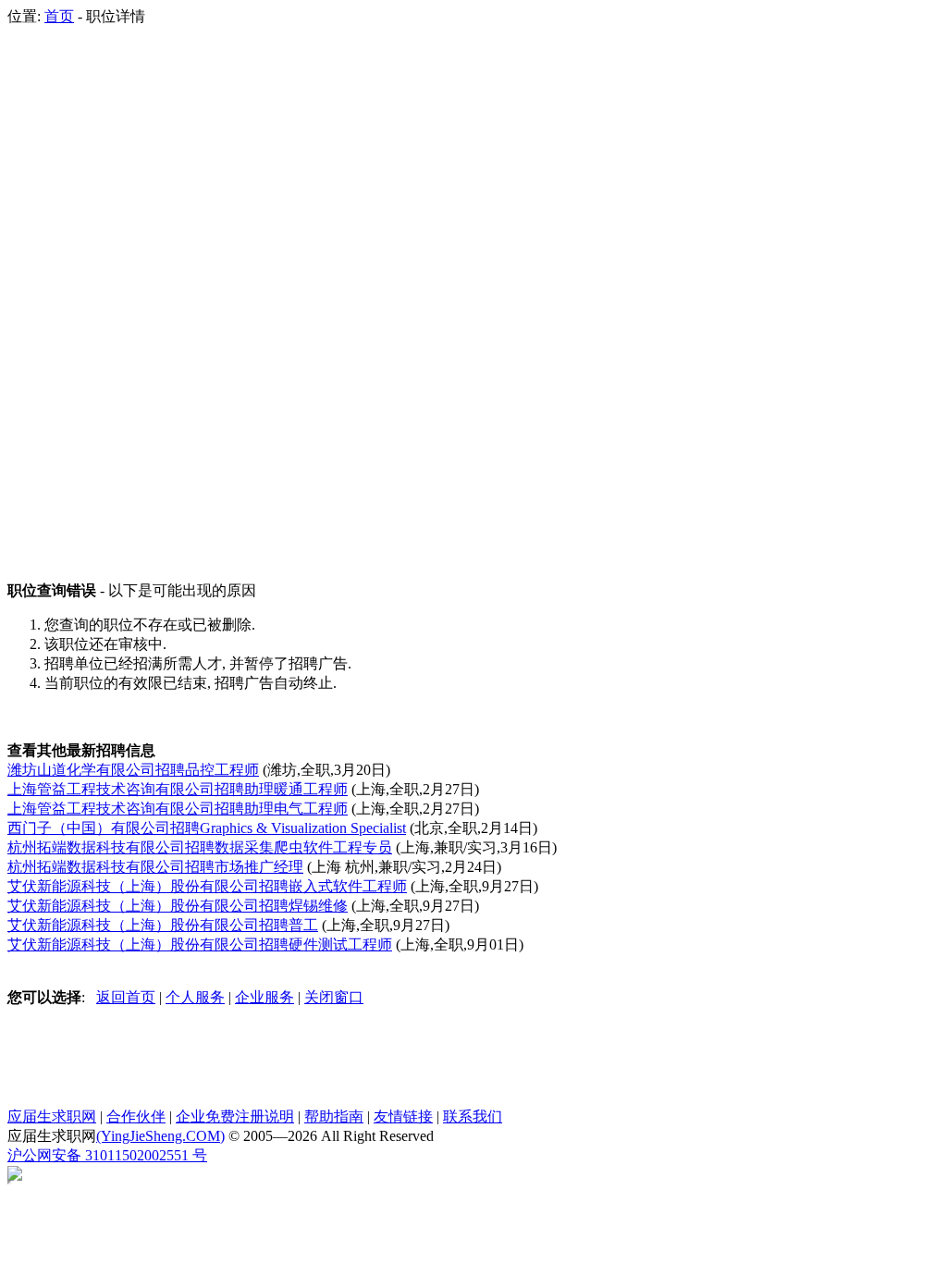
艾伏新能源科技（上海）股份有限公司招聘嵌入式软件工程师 (207, 886)
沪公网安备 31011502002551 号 (107, 1155)
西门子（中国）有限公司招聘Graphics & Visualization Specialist (206, 828)
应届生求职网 (51, 1116)
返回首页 (125, 997)
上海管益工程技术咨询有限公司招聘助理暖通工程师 (177, 789)
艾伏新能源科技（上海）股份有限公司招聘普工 (162, 925)
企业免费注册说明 (235, 1116)
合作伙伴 (136, 1116)
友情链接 (403, 1116)
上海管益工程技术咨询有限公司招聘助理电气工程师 (177, 808)
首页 (59, 16)
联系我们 (472, 1116)
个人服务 (195, 997)
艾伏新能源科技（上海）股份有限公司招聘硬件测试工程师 (199, 944)
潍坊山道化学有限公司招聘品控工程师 (133, 770)
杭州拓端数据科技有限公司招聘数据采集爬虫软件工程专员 (199, 847)
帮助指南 (333, 1116)
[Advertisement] (81, 304)
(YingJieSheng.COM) (160, 1136)
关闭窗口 (333, 997)
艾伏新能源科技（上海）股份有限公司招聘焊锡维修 (177, 906)
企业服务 (264, 997)
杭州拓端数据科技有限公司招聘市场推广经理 (155, 867)
